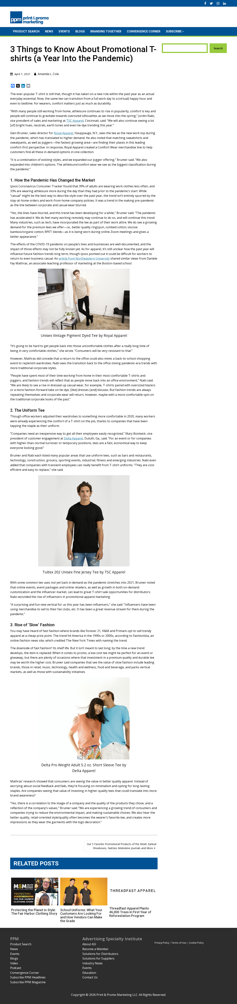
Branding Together (105, 31)
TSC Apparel (75, 121)
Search (218, 48)
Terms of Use (178, 942)
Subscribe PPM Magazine (28, 982)
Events (64, 31)
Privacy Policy (162, 942)
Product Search (26, 31)
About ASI (89, 944)
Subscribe (174, 31)
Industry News (92, 963)
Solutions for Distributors (100, 954)
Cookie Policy (196, 942)
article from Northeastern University (84, 258)
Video (14, 963)
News (49, 31)
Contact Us (90, 977)
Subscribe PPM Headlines (28, 977)
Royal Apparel (63, 133)
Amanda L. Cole (48, 74)
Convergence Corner (143, 31)
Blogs (80, 31)
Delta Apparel (73, 438)
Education (89, 973)
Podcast (15, 968)
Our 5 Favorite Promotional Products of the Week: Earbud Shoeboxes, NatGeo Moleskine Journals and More (121, 846)
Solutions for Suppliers (98, 958)
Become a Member (95, 949)
